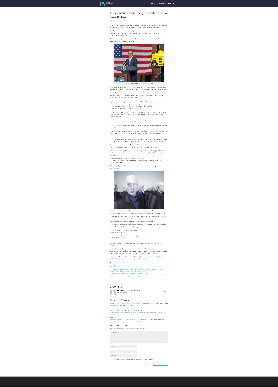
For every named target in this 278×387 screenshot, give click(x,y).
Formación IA (154, 3)
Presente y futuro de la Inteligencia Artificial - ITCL (123, 319)
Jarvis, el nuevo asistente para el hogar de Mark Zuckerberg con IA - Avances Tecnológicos (133, 303)
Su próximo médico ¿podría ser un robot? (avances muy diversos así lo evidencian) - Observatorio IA (136, 312)
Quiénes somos (161, 3)
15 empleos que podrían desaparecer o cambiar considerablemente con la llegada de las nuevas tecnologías (139, 275)
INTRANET (169, 3)
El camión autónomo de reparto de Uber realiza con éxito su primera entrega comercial (133, 277)
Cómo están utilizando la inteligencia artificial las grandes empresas (128, 271)
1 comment (123, 20)
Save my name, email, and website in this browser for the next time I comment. (132, 359)
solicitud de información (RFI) (121, 122)
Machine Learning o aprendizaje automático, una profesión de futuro (129, 273)
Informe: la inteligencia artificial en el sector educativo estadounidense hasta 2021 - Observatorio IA (136, 308)
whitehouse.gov (119, 262)
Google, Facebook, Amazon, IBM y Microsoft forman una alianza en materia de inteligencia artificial (137, 269)
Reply (164, 291)
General (118, 20)
